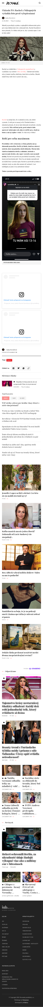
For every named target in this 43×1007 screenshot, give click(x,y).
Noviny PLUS (26, 927)
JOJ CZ (4, 931)
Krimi (24, 950)
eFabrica (25, 1002)
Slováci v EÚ (26, 959)
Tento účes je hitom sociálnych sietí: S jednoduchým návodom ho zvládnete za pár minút (20, 436)
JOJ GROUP (5, 934)
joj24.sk (25, 924)
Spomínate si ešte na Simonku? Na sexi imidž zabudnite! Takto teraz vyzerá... (21, 427)
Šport (4, 937)
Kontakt (5, 974)
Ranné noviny (27, 934)
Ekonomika (26, 956)
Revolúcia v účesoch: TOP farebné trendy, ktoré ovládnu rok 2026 (21, 420)
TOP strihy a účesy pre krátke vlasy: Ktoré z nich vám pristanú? (20, 404)
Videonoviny (26, 931)
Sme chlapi (6, 947)
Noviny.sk (25, 921)
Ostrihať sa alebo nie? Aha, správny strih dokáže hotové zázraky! (19, 446)
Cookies (5, 984)
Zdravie (4, 950)
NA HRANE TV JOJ (27, 937)
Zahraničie (26, 947)
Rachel (4, 120)
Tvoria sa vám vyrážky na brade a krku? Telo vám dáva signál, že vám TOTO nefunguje (20, 412)
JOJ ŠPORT (5, 927)
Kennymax (26, 1000)
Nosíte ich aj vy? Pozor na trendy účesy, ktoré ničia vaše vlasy (21, 453)
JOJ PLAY (4, 924)
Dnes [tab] (6, 398)
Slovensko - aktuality (30, 943)
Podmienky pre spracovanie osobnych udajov (10, 979)
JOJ (3, 921)
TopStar (5, 943)
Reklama (5, 970)
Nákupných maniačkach (25, 69)
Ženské (4, 940)
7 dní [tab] (14, 398)
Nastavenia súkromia (9, 988)
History (4, 953)
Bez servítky (22, 71)
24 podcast (26, 940)
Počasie (4, 956)
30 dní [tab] (22, 398)
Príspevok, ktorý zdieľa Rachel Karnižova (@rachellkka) (21, 303)
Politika (25, 953)
